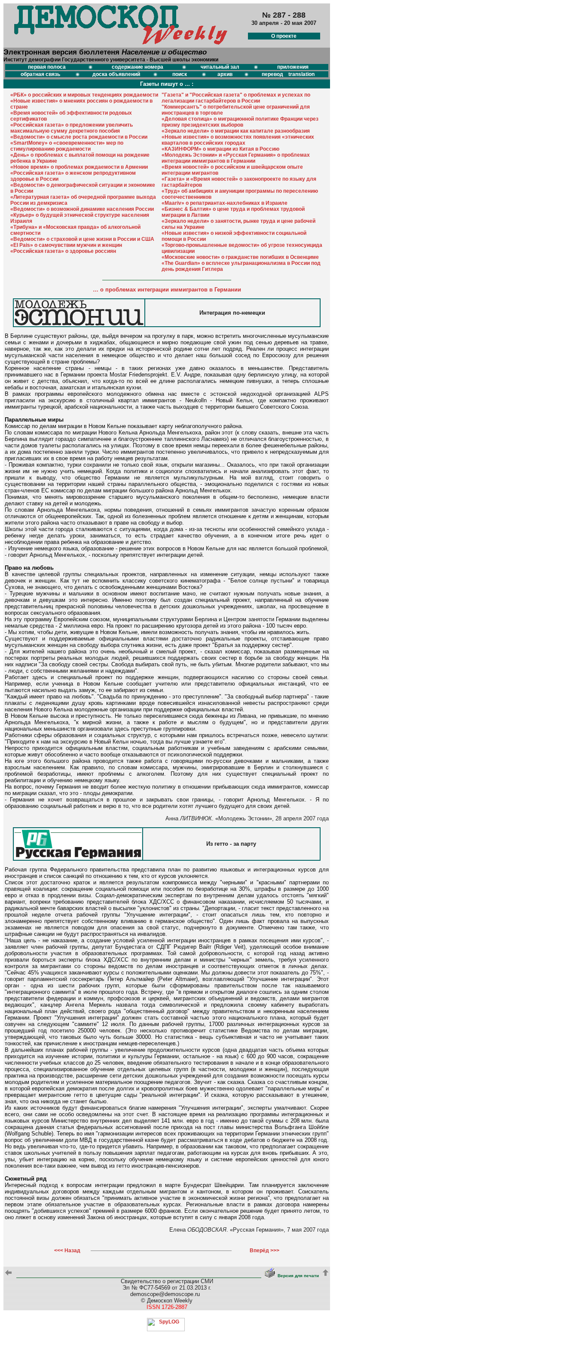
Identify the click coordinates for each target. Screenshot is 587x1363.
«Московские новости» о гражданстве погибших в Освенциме (240, 257)
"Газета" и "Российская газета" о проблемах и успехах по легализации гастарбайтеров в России (236, 98)
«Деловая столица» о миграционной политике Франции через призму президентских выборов (240, 122)
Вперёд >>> (264, 1251)
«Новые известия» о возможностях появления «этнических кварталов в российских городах (238, 140)
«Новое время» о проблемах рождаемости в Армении (79, 167)
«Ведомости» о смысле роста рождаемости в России (78, 137)
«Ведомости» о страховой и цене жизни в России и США (82, 239)
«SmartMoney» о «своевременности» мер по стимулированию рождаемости (66, 146)
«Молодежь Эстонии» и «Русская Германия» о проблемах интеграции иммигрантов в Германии (236, 158)
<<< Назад (67, 1251)
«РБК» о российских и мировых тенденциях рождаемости (84, 95)
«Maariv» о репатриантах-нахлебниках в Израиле (224, 203)
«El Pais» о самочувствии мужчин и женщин (66, 245)
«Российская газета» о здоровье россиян (63, 251)
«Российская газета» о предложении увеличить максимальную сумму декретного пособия (71, 128)
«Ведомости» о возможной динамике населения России (82, 209)
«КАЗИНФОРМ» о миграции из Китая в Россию (220, 149)
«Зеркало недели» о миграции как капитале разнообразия (236, 131)
